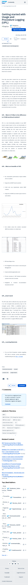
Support (21, 577)
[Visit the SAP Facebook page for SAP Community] (9, 563)
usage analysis (13, 372)
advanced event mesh (7, 422)
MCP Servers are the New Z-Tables (11, 443)
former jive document (7, 369)
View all (4, 555)
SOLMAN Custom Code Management (10, 46)
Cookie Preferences (7, 581)
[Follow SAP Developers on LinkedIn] (18, 563)
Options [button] (12, 32)
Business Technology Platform (9, 433)
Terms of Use (21, 568)
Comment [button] (22, 385)
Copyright (7, 572)
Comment (7, 404)
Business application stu (8, 430)
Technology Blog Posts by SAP (9, 6)
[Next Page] (15, 435)
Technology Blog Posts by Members (13, 444)
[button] (7, 41)
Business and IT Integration (13, 427)
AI (15, 422)
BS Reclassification (20, 425)
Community (11, 2)
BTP (3, 427)
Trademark (7, 577)
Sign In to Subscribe (18, 29)
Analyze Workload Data (8, 425)
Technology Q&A (7, 460)
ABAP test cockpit (6, 419)
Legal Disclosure (21, 572)
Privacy (7, 568)
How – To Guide (19, 356)
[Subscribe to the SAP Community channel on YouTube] (15, 563)
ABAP (4, 414)
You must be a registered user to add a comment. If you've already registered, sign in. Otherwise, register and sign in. (13, 398)
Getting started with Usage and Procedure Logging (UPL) (14, 18)
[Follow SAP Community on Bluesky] (12, 563)
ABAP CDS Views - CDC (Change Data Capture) (12, 417)
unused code (5, 372)
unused (15, 369)
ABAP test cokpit (16, 419)
